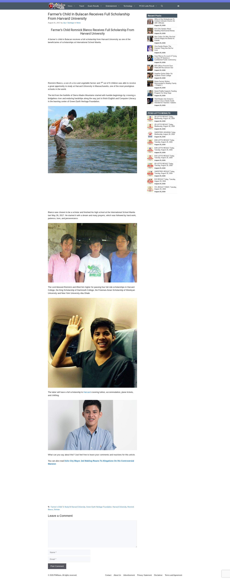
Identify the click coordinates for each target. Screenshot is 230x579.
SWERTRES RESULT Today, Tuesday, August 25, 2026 (164, 172)
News (70, 6)
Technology (128, 6)
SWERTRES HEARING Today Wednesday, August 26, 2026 (164, 133)
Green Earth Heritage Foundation (99, 507)
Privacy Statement (144, 575)
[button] (162, 6)
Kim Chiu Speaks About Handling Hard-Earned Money (164, 30)
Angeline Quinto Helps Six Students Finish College (163, 74)
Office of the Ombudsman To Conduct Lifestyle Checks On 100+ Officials (164, 21)
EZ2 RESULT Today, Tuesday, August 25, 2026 (165, 180)
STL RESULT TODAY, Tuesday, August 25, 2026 (165, 188)
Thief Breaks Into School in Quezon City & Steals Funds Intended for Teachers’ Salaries (165, 101)
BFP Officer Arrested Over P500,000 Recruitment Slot (163, 67)
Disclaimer (158, 575)
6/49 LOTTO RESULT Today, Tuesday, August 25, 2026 (164, 149)
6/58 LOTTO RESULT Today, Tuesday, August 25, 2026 (164, 141)
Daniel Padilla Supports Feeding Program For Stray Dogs (165, 92)
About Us (117, 575)
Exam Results (93, 6)
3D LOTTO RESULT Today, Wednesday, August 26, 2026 (164, 117)
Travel (81, 6)
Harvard (87, 392)
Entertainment (111, 6)
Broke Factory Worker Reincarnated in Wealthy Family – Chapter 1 (165, 83)
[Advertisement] (92, 64)
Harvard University (119, 507)
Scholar (57, 509)
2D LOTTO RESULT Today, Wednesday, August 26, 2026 (164, 125)
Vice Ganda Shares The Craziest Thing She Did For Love (163, 48)
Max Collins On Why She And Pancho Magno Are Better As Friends (164, 38)
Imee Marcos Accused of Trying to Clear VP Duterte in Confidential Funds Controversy (165, 58)
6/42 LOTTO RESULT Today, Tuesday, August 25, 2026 (164, 157)
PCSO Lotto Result (146, 6)
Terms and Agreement (173, 575)
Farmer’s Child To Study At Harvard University (68, 507)
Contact (108, 575)
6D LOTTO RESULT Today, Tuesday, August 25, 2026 (163, 164)
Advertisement (129, 575)
